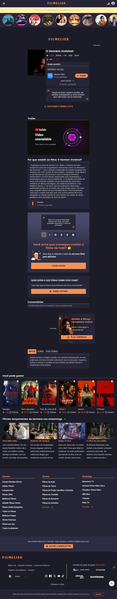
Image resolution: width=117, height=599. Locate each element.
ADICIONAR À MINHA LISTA (60, 106)
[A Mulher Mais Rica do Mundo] (74, 20)
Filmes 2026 (7, 494)
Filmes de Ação (48, 482)
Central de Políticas (84, 594)
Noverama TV (88, 481)
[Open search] (111, 583)
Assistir (83, 76)
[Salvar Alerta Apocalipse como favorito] (36, 381)
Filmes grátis (46, 10)
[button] (25, 576)
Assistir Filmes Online (11, 503)
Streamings (87, 476)
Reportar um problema (17, 570)
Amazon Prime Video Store (93, 486)
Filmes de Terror (49, 486)
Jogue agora (58, 266)
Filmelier (40, 202)
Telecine (85, 498)
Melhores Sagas (9, 516)
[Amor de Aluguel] (34, 20)
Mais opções (66, 81)
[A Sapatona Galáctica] (21, 20)
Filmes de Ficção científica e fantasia (57, 490)
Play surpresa (79, 337)
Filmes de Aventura (50, 503)
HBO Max (86, 494)
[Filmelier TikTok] (63, 576)
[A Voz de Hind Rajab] (48, 20)
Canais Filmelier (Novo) (12, 482)
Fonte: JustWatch (69, 84)
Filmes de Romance (50, 499)
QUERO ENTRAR (60, 291)
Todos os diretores (10, 528)
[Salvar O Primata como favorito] (112, 381)
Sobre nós (12, 565)
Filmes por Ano (8, 524)
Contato (31, 570)
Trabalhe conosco (25, 565)
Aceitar (99, 594)
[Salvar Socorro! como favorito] (93, 381)
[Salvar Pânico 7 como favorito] (74, 381)
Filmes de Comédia (50, 494)
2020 (70, 55)
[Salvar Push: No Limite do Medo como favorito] (55, 381)
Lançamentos (8, 490)
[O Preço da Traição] (61, 20)
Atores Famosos (9, 520)
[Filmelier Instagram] (46, 576)
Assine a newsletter (60, 546)
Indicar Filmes (8, 486)
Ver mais (45, 507)
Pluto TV (85, 503)
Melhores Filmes (9, 499)
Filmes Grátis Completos (12, 507)
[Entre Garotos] (8, 20)
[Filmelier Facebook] (50, 576)
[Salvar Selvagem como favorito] (17, 381)
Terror (76, 55)
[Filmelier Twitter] (54, 576)
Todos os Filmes (9, 511)
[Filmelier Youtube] (59, 576)
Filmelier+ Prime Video (91, 490)
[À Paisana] (87, 20)
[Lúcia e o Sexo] (101, 20)
